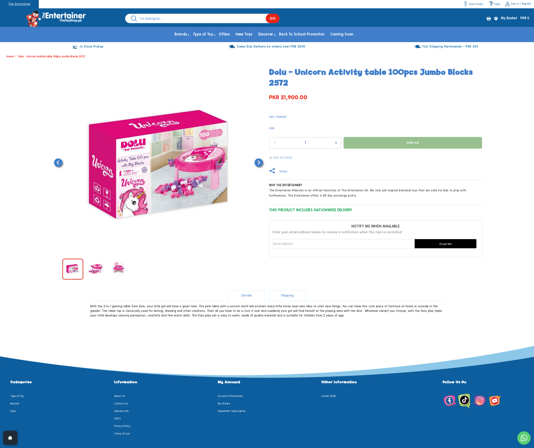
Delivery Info (121, 411)
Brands (14, 404)
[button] (181, 34)
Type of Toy (17, 396)
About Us (119, 396)
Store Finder (476, 4)
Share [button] (284, 171)
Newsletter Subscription (232, 411)
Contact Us (121, 404)
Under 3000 (328, 396)
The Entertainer (19, 4)
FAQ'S (117, 419)
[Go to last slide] (58, 162)
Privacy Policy (122, 426)
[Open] (10, 438)
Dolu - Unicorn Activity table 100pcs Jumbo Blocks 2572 (52, 56)
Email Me (446, 244)
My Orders (224, 404)
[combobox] (202, 18)
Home (10, 56)
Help (497, 4)
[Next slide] (258, 162)
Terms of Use (122, 434)
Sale (13, 411)
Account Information (230, 396)
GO (273, 18)
